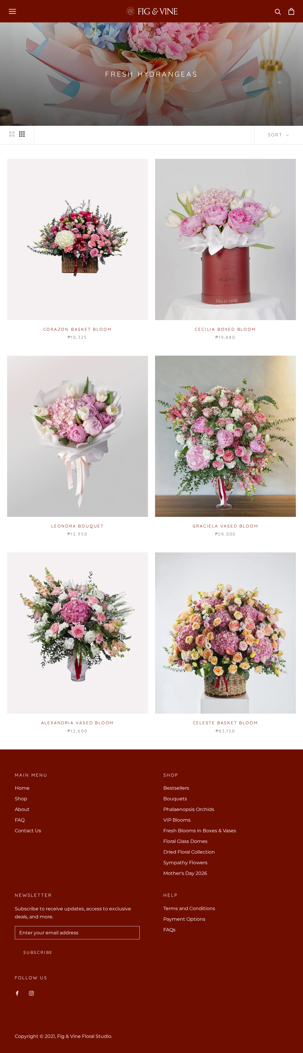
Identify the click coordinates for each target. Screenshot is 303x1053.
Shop (21, 799)
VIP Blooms (177, 820)
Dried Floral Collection (189, 852)
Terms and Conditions (189, 908)
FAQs (169, 930)
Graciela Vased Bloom (226, 526)
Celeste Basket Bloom (225, 722)
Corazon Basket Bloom (77, 329)
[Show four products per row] (22, 134)
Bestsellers (176, 788)
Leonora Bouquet (77, 526)
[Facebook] (17, 993)
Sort (276, 135)
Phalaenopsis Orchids (188, 809)
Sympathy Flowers (185, 862)
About (22, 809)
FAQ (20, 820)
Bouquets (175, 799)
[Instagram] (31, 993)
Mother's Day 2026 (185, 873)
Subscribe (38, 952)
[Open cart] (291, 11)
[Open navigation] (12, 11)
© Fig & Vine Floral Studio (51, 1027)
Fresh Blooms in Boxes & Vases (199, 830)
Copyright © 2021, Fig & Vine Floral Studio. (63, 1036)
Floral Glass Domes (185, 841)
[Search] (278, 11)
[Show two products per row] (11, 134)
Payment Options (184, 919)
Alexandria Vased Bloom (77, 722)
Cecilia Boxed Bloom (225, 329)
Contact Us (28, 830)
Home (22, 788)
